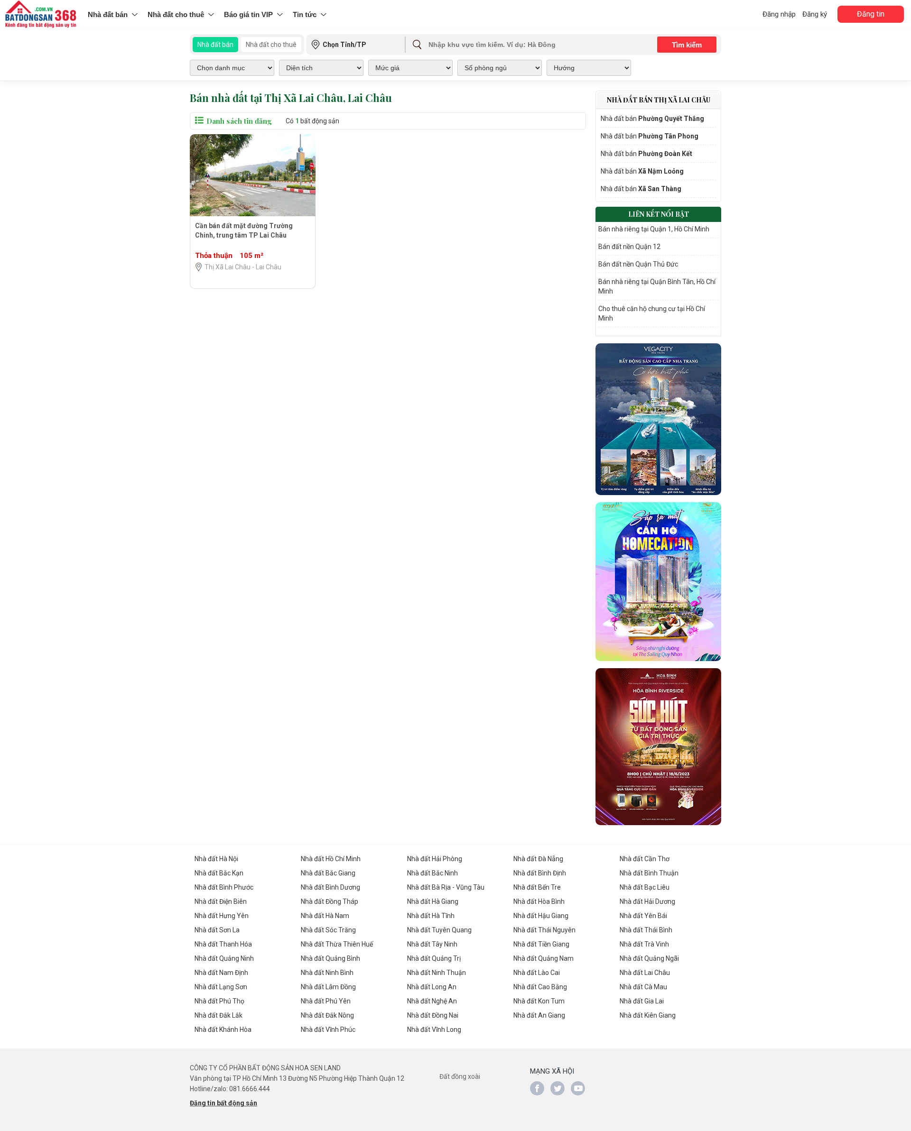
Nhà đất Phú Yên (326, 1001)
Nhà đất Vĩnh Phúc (328, 1029)
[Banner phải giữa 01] (658, 419)
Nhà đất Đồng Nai (432, 1015)
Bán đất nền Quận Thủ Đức (638, 264)
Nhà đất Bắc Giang (328, 873)
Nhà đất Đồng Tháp (329, 901)
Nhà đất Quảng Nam (543, 958)
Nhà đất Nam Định (221, 972)
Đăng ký (814, 14)
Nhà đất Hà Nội (216, 859)
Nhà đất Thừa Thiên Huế (337, 944)
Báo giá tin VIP (248, 14)
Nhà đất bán (108, 14)
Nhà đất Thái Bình (646, 930)
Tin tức (304, 14)
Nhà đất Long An (431, 987)
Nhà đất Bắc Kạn (219, 873)
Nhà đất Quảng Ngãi (649, 958)
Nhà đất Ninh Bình (327, 972)
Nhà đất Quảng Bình (330, 958)
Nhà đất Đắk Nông (327, 1015)
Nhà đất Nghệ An (432, 1001)
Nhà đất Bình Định (539, 873)
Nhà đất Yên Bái (643, 916)
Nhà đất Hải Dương (647, 901)
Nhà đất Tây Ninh (432, 944)
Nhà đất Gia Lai (642, 1001)
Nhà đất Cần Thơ (644, 859)
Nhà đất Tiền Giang (541, 944)
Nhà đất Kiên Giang (648, 1015)
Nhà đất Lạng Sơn (221, 987)
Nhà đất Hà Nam (325, 916)
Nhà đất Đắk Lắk (218, 1015)
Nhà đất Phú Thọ (219, 1001)
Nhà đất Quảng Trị (434, 958)
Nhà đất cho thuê (176, 14)
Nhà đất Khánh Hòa (223, 1029)
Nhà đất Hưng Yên (222, 916)
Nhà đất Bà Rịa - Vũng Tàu (445, 887)
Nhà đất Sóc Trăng (328, 930)
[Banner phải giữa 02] (658, 581)
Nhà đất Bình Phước (224, 887)
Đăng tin (870, 13)
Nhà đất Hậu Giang (540, 916)
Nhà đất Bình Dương (330, 887)
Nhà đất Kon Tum (539, 1001)
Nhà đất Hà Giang (432, 901)
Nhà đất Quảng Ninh (224, 958)
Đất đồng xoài (459, 1076)
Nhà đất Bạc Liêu (644, 887)
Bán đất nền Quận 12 (629, 246)
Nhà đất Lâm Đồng (328, 987)
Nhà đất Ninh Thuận (436, 972)
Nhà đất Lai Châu (645, 972)
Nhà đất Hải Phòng (434, 859)
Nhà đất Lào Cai (536, 972)
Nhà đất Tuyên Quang (439, 930)
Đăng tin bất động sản (223, 1103)
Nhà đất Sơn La (217, 930)
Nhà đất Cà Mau (643, 987)
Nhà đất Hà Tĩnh (431, 916)
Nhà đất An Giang (539, 1015)
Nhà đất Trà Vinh (644, 944)
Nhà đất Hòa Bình (539, 901)
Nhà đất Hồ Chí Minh (331, 859)
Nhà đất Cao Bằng (540, 987)
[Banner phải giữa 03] (658, 746)
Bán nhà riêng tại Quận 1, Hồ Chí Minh (653, 229)
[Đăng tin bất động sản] (41, 14)
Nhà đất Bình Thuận (649, 873)
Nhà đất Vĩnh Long (434, 1029)
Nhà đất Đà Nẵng (538, 859)
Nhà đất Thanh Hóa (223, 944)
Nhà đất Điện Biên (221, 901)
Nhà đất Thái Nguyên (544, 930)
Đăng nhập (779, 14)
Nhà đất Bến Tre (537, 887)
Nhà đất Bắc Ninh (432, 873)
